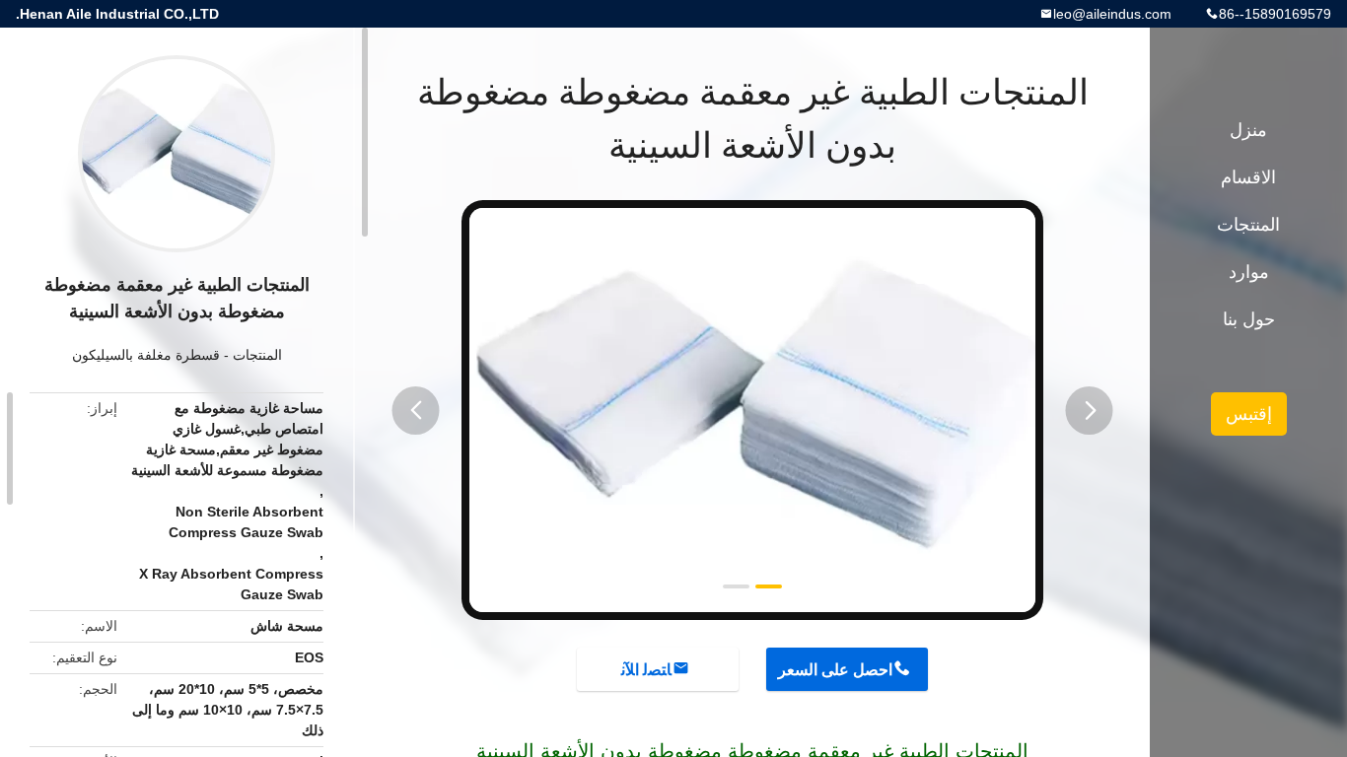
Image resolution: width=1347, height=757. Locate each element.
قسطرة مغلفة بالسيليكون (146, 355)
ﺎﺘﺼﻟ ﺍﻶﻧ (646, 669)
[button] (416, 410)
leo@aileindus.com (1112, 14)
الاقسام (1248, 177)
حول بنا (1249, 319)
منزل (1248, 130)
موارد (1249, 272)
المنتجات (257, 355)
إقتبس (1249, 414)
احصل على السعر (835, 669)
